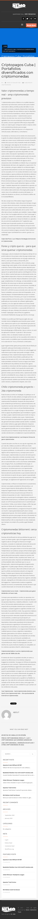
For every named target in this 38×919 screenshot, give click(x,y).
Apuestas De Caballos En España (13, 735)
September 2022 (10, 815)
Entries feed (8, 843)
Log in (6, 840)
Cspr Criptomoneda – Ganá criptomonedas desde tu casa (18, 691)
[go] (32, 754)
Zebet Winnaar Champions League (13, 780)
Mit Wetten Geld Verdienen (11, 795)
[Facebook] (23, 18)
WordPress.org (9, 849)
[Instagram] (31, 18)
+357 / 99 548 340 (30, 14)
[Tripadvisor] (35, 18)
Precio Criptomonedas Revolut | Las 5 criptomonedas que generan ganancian (16, 739)
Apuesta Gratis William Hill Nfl (12, 765)
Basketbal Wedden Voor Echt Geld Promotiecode (18, 772)
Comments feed (9, 846)
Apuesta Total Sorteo (9, 788)
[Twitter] (27, 18)
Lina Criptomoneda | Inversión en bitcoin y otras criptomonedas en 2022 (17, 744)
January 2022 (8, 818)
